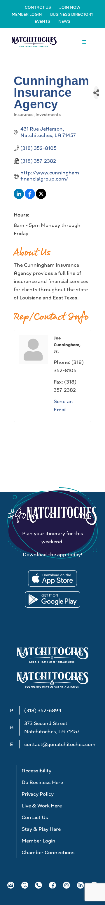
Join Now (69, 7)
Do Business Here (42, 782)
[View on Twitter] (41, 197)
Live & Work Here (42, 805)
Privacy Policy (38, 793)
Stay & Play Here (41, 829)
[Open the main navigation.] (84, 42)
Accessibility (36, 770)
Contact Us (38, 7)
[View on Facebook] (30, 197)
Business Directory (71, 14)
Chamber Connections (48, 852)
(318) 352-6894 (43, 710)
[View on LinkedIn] (19, 197)
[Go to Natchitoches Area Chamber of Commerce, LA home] (34, 42)
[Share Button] (96, 92)
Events (42, 21)
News (64, 21)
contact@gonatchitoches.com (59, 744)
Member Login (27, 14)
